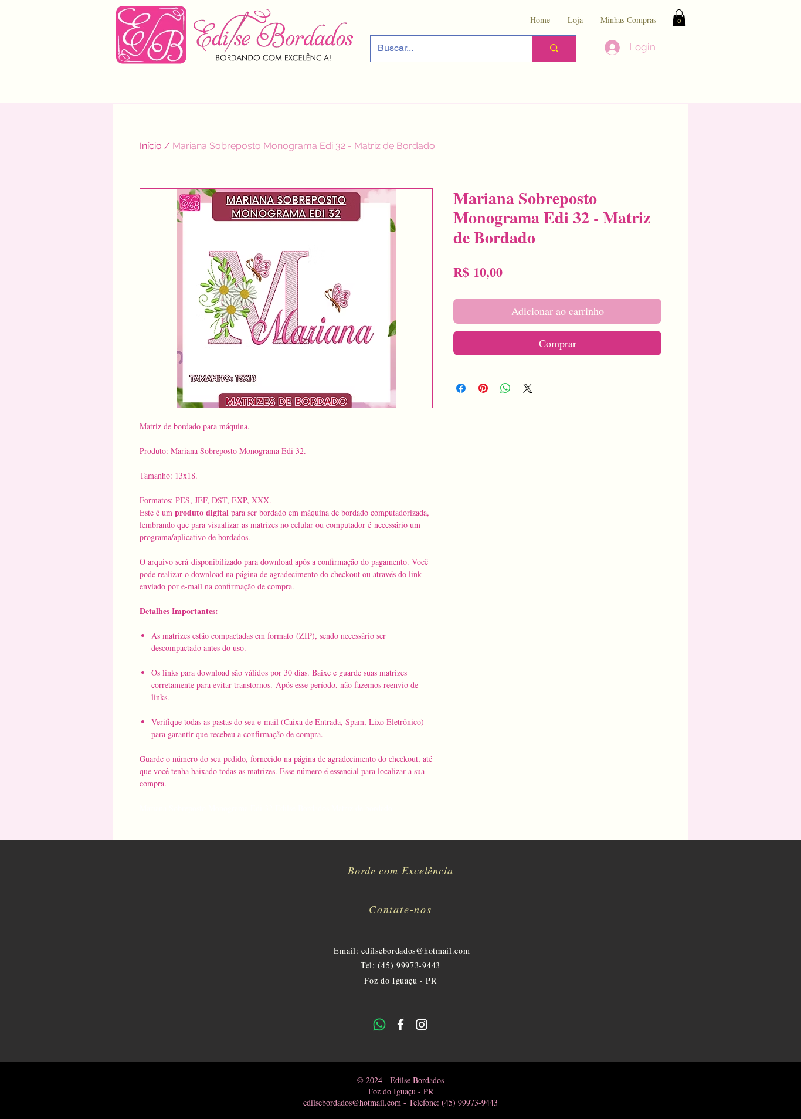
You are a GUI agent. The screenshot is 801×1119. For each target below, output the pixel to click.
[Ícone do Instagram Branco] (421, 1024)
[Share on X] (528, 388)
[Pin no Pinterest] (483, 388)
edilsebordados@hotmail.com (415, 950)
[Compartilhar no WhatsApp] (505, 388)
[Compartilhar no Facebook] (461, 388)
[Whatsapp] (379, 1024)
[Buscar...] (554, 49)
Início (151, 145)
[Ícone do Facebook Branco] (400, 1024)
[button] (679, 17)
